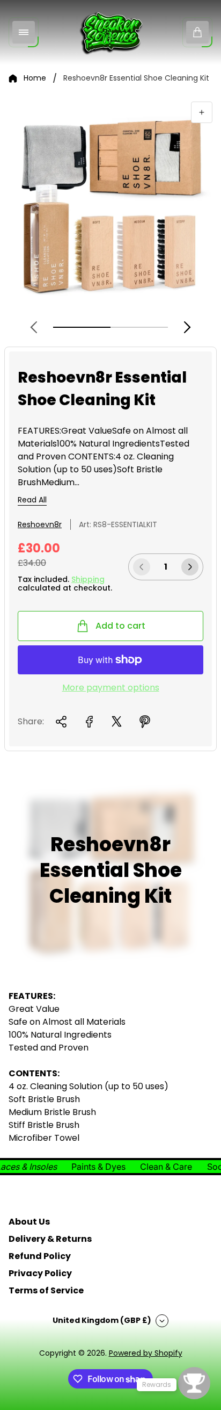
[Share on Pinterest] (145, 721)
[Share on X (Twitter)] (117, 721)
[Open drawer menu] (24, 32)
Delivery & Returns (50, 1239)
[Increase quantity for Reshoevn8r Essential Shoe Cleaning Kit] (189, 566)
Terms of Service (46, 1290)
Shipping (88, 579)
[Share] (61, 721)
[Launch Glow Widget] (194, 1383)
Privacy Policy (40, 1273)
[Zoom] (201, 112)
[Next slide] (187, 327)
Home (35, 78)
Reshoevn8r (40, 524)
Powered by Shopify (145, 1353)
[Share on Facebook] (89, 721)
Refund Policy (40, 1256)
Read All (32, 500)
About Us (29, 1221)
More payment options (110, 688)
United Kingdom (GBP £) (102, 1320)
